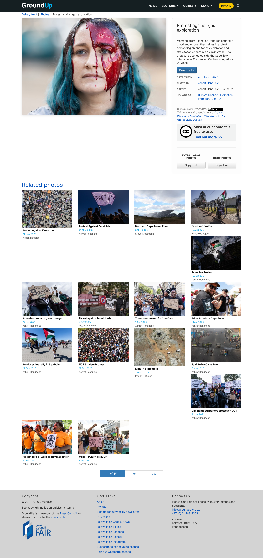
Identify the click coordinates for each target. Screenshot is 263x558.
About (100, 501)
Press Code (58, 517)
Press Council (68, 513)
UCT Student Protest (91, 364)
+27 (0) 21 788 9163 (185, 513)
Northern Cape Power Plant (151, 226)
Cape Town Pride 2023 (93, 456)
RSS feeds (103, 516)
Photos (44, 14)
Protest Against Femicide (38, 230)
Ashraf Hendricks (208, 83)
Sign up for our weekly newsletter (118, 511)
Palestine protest (202, 226)
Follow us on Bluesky (110, 536)
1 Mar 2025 (198, 322)
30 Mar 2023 (30, 460)
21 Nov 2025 (29, 234)
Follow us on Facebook (111, 531)
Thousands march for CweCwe (154, 318)
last (153, 473)
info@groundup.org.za (186, 509)
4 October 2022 (208, 77)
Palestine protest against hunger (43, 318)
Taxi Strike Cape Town (205, 364)
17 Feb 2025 (85, 368)
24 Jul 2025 (29, 322)
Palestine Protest (202, 272)
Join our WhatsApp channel (114, 551)
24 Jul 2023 (198, 414)
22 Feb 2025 (29, 368)
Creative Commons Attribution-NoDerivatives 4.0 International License (201, 116)
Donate (226, 5)
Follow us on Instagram (111, 541)
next (134, 473)
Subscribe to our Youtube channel (118, 546)
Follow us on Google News (113, 521)
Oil (220, 98)
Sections (170, 5)
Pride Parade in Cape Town (208, 318)
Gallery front (29, 14)
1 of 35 (112, 473)
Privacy (101, 506)
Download (186, 70)
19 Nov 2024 (142, 372)
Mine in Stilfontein (146, 368)
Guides (190, 5)
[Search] (238, 6)
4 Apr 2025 (85, 322)
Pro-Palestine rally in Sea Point (42, 364)
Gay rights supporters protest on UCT (214, 410)
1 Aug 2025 (198, 230)
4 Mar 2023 (85, 460)
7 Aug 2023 (198, 368)
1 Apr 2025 (141, 322)
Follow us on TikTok (109, 526)
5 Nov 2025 (141, 230)
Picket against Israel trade (95, 318)
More (206, 5)
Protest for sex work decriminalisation (46, 456)
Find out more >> (208, 137)
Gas (214, 98)
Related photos (42, 184)
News (153, 5)
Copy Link (191, 165)
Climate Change (208, 94)
